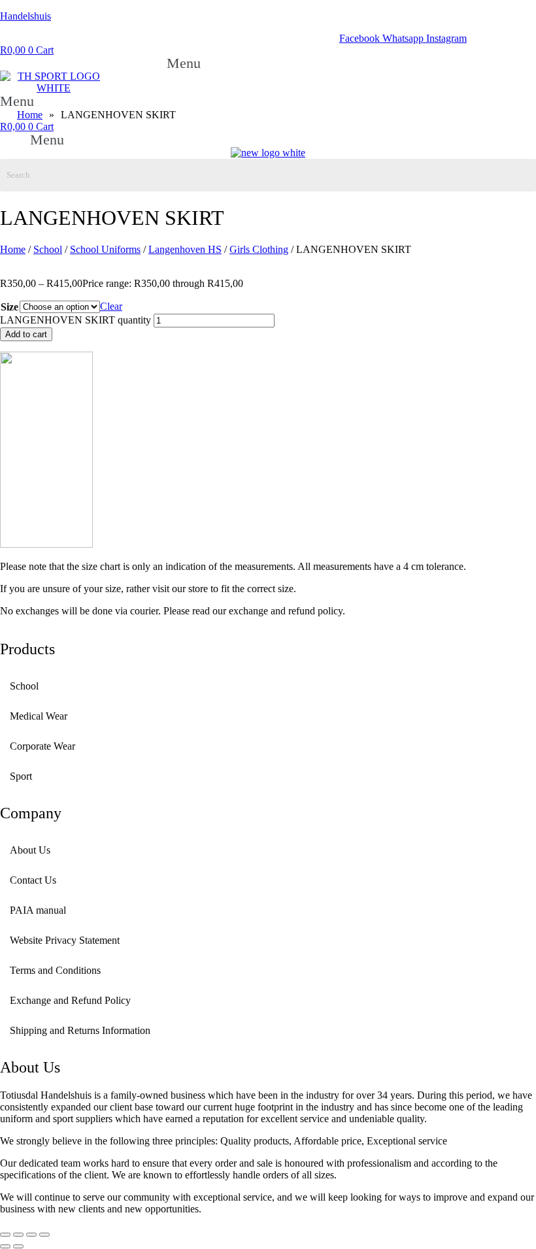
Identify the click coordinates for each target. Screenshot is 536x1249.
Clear (111, 306)
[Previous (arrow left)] (5, 1246)
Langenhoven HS (185, 249)
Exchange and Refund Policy (70, 1000)
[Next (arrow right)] (18, 1246)
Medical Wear (38, 716)
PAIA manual (38, 910)
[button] (190, 63)
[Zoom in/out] (5, 1235)
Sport (21, 776)
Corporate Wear (42, 746)
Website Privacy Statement (65, 940)
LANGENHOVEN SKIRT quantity (75, 319)
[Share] (31, 1235)
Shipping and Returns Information (80, 1030)
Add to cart (26, 334)
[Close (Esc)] (44, 1235)
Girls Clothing (258, 249)
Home (12, 249)
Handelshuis (25, 16)
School (47, 249)
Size (9, 306)
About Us (30, 850)
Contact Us (33, 880)
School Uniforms (105, 249)
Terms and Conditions (55, 970)
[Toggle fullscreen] (18, 1235)
